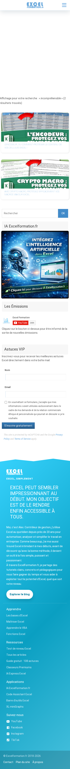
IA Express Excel (16, 673)
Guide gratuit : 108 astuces (22, 660)
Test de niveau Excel (18, 648)
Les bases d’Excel (17, 615)
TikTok (15, 739)
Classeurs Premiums (19, 667)
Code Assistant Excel (19, 694)
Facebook (17, 727)
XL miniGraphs (15, 706)
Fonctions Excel (15, 634)
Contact (8, 762)
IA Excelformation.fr (18, 688)
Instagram (17, 733)
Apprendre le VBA (16, 627)
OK (63, 213)
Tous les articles (16, 654)
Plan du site (23, 762)
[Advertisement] (35, 47)
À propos (37, 762)
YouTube (16, 721)
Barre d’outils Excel (17, 700)
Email (7, 387)
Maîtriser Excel (15, 621)
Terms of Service (22, 439)
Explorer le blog (20, 594)
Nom (7, 370)
